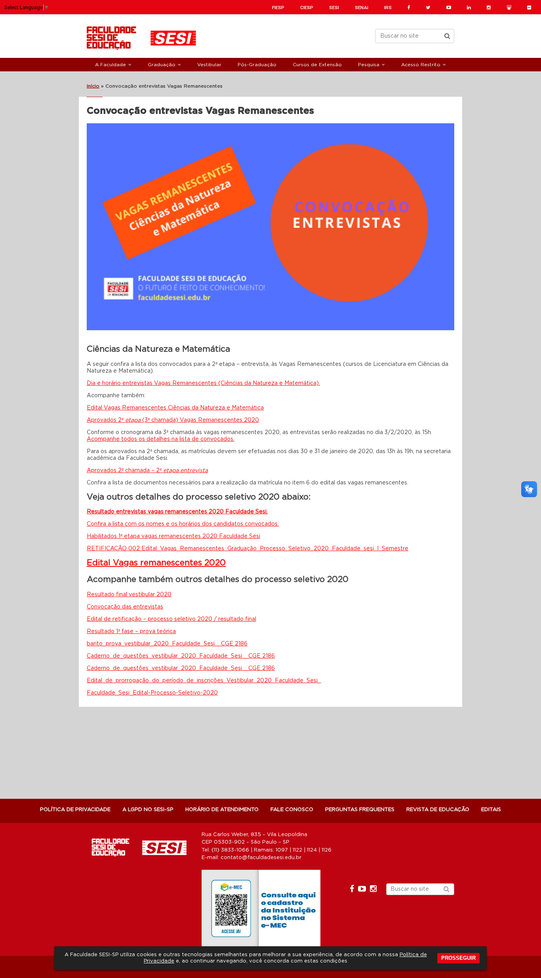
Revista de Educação (437, 809)
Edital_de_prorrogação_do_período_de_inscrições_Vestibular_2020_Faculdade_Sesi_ (204, 680)
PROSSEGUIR (458, 958)
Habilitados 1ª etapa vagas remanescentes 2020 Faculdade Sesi (173, 536)
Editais (491, 809)
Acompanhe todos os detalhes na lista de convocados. (160, 439)
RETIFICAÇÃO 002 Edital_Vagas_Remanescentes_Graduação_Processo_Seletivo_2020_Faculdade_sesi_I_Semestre (247, 548)
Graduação (161, 64)
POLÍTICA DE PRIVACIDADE (75, 809)
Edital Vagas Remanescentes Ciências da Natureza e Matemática (175, 408)
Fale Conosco (291, 809)
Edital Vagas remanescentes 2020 (156, 563)
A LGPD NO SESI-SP (147, 809)
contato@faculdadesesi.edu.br (261, 857)
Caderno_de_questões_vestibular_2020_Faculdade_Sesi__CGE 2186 (181, 656)
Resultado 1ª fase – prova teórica (131, 631)
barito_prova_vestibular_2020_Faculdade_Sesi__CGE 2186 (167, 644)
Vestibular (209, 64)
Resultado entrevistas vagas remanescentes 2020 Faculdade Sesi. (177, 512)
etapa (133, 420)
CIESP (306, 7)
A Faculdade (110, 64)
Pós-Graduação (257, 64)
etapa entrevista (185, 470)
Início (93, 86)
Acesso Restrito (420, 64)
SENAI (361, 7)
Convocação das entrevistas (125, 607)
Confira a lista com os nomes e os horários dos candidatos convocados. (183, 524)
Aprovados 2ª (106, 420)
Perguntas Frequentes (359, 809)
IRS (388, 7)
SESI (334, 7)
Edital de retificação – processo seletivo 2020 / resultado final (171, 619)
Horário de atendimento (222, 809)
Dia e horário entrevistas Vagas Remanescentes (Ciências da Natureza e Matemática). (203, 383)
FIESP (278, 7)
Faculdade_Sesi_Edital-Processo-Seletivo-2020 (152, 693)
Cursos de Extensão (317, 64)
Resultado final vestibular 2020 (129, 594)
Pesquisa (368, 64)
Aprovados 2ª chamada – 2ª (125, 470)
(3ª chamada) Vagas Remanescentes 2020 (200, 420)
